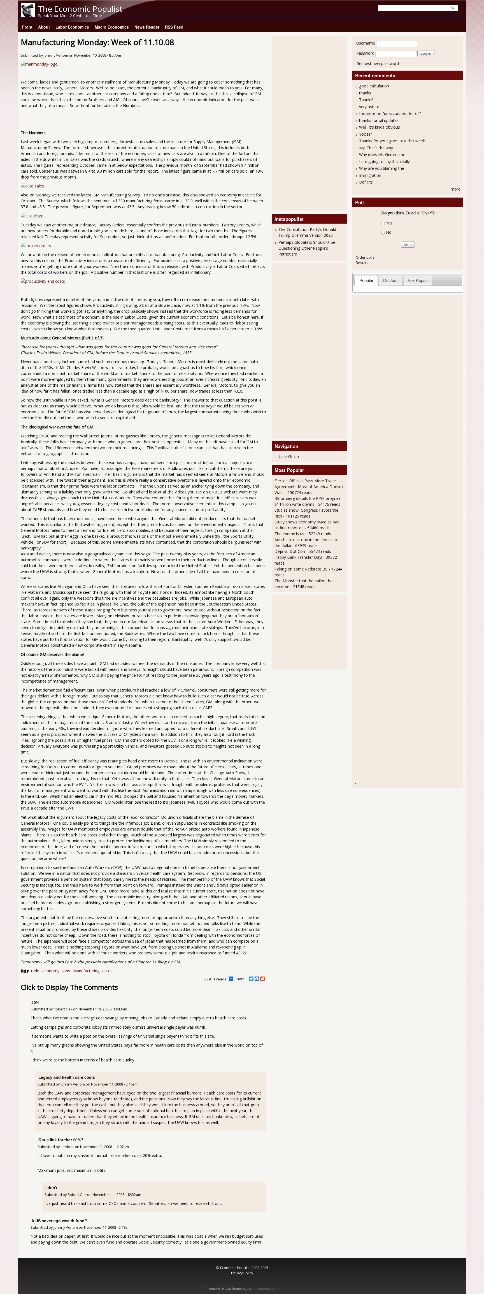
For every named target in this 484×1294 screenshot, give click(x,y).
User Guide (289, 456)
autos (107, 970)
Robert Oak (62, 1009)
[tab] (366, 280)
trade (34, 970)
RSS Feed (174, 27)
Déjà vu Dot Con (289, 551)
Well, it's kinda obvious (379, 127)
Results (362, 262)
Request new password (378, 63)
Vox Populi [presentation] (417, 280)
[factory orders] (36, 245)
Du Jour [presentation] (390, 280)
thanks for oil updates (379, 120)
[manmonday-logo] (39, 64)
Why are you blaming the (381, 168)
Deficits (366, 182)
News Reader (146, 27)
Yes (389, 223)
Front (27, 27)
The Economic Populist (80, 8)
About (44, 27)
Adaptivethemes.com (263, 1289)
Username (365, 43)
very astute (369, 106)
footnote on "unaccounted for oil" (390, 113)
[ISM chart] (32, 216)
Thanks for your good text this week (392, 140)
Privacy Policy (242, 1273)
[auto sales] (32, 186)
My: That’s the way (376, 147)
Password (365, 53)
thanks (365, 93)
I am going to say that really (384, 161)
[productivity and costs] (43, 281)
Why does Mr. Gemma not (383, 154)
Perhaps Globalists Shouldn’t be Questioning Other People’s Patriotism (306, 248)
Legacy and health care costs (66, 1077)
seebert (67, 1146)
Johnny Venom (56, 55)
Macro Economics (112, 27)
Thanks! (366, 99)
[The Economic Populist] (28, 15)
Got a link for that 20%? (60, 1139)
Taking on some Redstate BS (300, 569)
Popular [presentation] (366, 280)
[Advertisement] (296, 123)
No (389, 232)
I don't (51, 1187)
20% (35, 1002)
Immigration (370, 175)
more (455, 189)
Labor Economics (72, 27)
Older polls (365, 257)
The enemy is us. (289, 533)
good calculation (374, 86)
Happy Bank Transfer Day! (298, 557)
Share (239, 979)
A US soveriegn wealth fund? (59, 1220)
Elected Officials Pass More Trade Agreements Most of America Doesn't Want (309, 486)
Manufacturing (86, 970)
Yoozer (365, 134)
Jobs (66, 970)
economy (50, 970)
